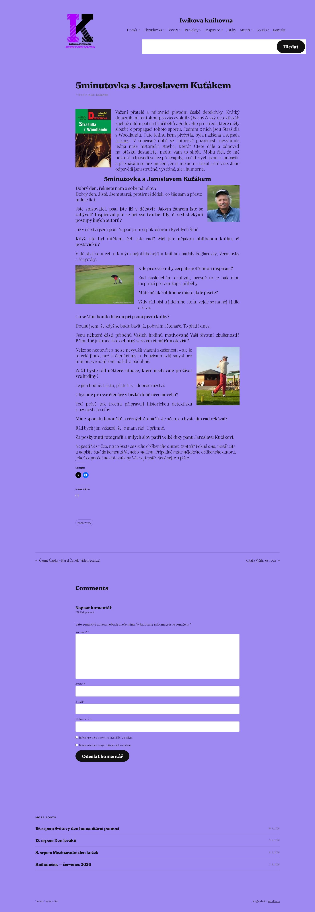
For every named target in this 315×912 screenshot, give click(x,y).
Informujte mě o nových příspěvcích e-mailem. (105, 745)
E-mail (79, 701)
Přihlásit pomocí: (84, 612)
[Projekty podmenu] (200, 30)
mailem (146, 451)
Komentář (82, 632)
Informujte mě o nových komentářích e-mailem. (106, 737)
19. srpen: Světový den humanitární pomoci (77, 828)
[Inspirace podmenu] (222, 30)
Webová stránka (84, 719)
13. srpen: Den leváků (55, 840)
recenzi (122, 140)
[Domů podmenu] (139, 30)
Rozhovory (102, 94)
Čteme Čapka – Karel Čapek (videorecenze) (69, 560)
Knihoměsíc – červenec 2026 (63, 864)
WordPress (274, 901)
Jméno (80, 683)
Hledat (290, 46)
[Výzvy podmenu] (180, 30)
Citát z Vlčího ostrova (261, 560)
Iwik (90, 94)
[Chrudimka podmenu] (164, 30)
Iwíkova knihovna (206, 20)
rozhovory (84, 523)
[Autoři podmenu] (252, 30)
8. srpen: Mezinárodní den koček (66, 852)
